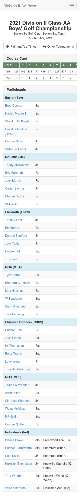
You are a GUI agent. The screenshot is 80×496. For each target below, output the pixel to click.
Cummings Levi (15, 306)
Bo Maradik (12, 227)
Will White (11, 204)
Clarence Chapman (18, 400)
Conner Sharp (14, 141)
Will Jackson (13, 298)
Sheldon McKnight (17, 121)
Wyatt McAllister (16, 408)
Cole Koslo (12, 455)
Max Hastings (14, 290)
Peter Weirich (14, 353)
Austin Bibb (12, 393)
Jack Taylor (12, 243)
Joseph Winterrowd (18, 369)
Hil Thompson (14, 345)
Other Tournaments (60, 46)
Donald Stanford (16, 235)
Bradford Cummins (18, 283)
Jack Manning (14, 314)
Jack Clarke (13, 338)
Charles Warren (15, 196)
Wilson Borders (15, 488)
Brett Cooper (13, 105)
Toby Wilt (11, 259)
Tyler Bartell (13, 275)
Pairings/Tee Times (23, 46)
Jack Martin (13, 180)
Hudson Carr (13, 330)
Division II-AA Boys (19, 5)
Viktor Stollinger (15, 149)
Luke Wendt (13, 361)
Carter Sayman (15, 188)
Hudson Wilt (13, 251)
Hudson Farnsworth (18, 448)
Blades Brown (14, 440)
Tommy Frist (13, 220)
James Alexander (17, 385)
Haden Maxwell (15, 113)
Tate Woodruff (14, 475)
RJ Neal (10, 416)
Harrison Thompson (18, 463)
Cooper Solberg (15, 424)
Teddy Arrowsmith (17, 165)
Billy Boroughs (14, 172)
